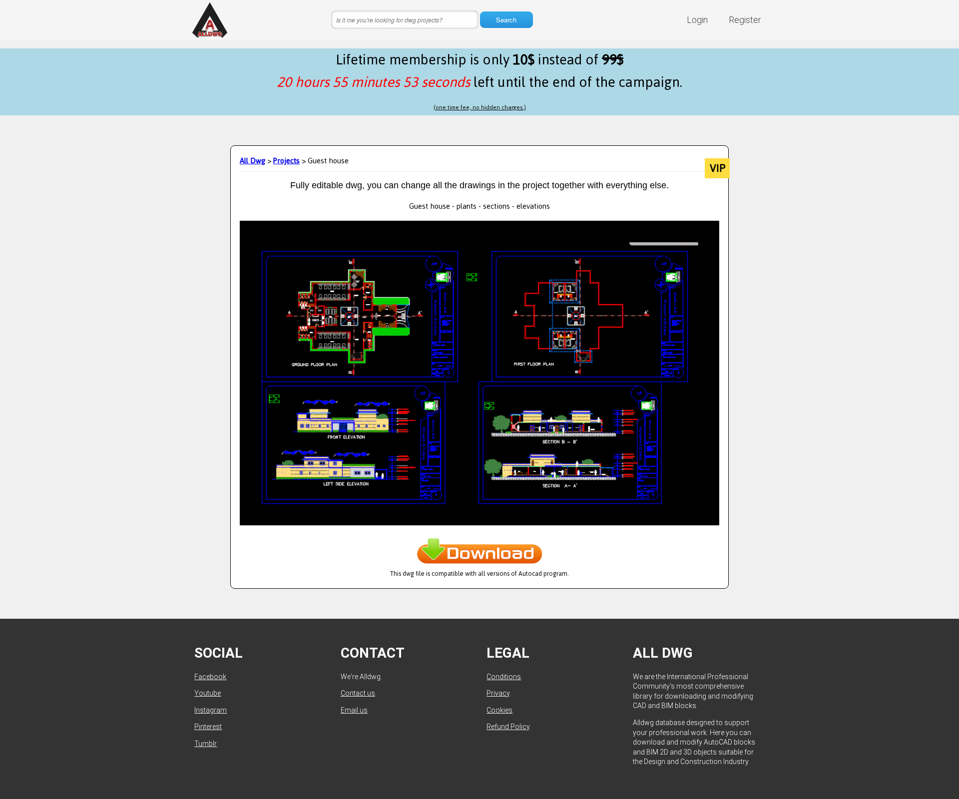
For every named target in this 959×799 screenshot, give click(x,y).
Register (745, 19)
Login (697, 19)
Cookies (499, 710)
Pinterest (208, 727)
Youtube (207, 693)
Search (506, 19)
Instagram (210, 710)
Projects (286, 160)
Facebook (210, 677)
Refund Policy (507, 727)
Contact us (358, 693)
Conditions (503, 677)
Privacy (497, 693)
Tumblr (205, 744)
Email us (354, 710)
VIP (717, 168)
